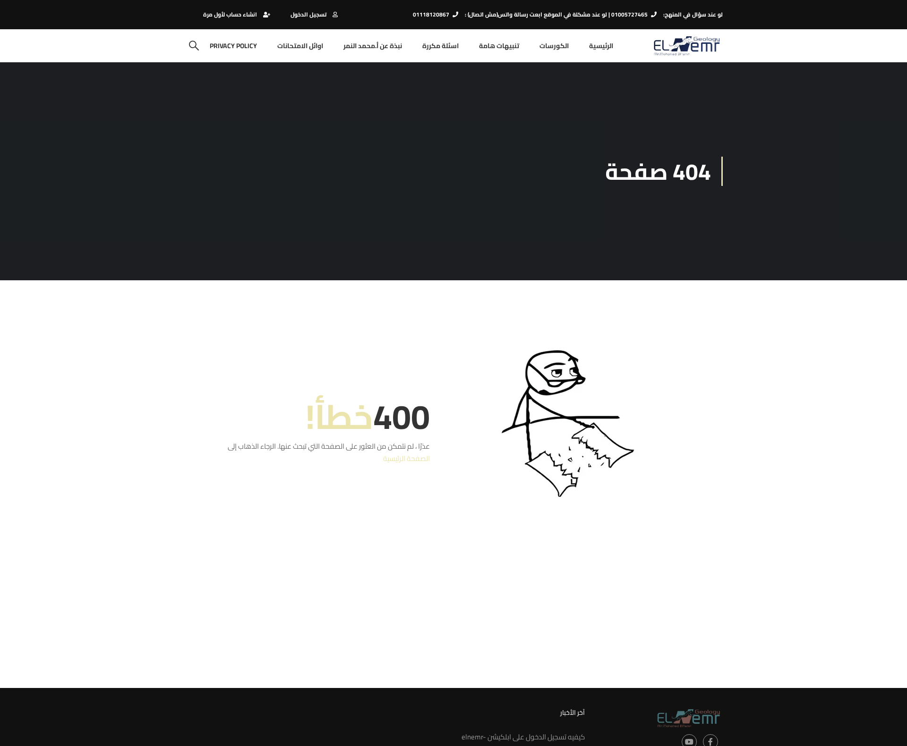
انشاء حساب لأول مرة (230, 14)
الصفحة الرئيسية (406, 458)
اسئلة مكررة (440, 46)
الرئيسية (601, 46)
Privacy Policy (233, 46)
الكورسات (554, 46)
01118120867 (431, 14)
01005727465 (629, 14)
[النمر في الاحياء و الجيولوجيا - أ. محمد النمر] (686, 45)
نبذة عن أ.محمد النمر (372, 46)
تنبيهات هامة (499, 46)
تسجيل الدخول (308, 14)
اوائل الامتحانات (300, 46)
